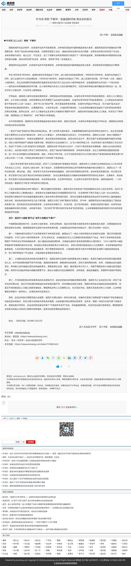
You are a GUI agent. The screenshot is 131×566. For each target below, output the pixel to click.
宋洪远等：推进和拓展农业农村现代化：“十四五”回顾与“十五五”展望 (30, 522)
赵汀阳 (70, 543)
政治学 (29, 9)
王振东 (81, 547)
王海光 (125, 543)
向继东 (59, 543)
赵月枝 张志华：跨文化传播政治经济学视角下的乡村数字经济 (27, 518)
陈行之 (16, 540)
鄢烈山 (70, 540)
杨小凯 (27, 553)
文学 (77, 9)
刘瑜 (91, 550)
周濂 (4, 547)
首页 (4, 9)
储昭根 (114, 550)
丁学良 (48, 540)
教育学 (68, 9)
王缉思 (38, 547)
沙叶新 (81, 550)
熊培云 (125, 547)
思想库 (102, 9)
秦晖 (4, 540)
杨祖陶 (38, 543)
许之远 (5, 553)
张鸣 (102, 543)
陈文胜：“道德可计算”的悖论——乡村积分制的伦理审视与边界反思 (29, 497)
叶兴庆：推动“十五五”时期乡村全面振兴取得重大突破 (24, 482)
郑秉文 (70, 553)
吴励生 (38, 553)
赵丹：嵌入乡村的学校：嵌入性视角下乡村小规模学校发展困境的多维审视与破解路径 (37, 504)
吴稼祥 (125, 550)
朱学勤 (48, 553)
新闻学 (59, 9)
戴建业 (81, 543)
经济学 (20, 9)
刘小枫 (16, 550)
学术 (13, 340)
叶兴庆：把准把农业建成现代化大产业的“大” (20, 468)
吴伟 (69, 550)
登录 (63, 407)
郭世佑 (59, 547)
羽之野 (92, 553)
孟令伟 (27, 550)
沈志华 (48, 543)
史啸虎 (114, 547)
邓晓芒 (27, 547)
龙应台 (38, 540)
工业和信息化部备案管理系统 (65, 563)
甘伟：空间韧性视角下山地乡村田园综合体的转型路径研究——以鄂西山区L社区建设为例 (38, 507)
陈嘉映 (92, 540)
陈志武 (125, 540)
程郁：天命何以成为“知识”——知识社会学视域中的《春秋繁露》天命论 (31, 457)
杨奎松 (114, 543)
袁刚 (15, 553)
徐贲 (4, 543)
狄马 (91, 547)
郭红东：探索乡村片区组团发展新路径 (18, 515)
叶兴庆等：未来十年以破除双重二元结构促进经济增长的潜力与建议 (29, 460)
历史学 (85, 9)
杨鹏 (15, 547)
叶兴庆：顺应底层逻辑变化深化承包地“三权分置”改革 (24, 486)
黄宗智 (103, 540)
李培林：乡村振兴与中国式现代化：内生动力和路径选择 (25, 511)
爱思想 (8, 3)
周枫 (48, 550)
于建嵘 (114, 540)
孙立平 (114, 553)
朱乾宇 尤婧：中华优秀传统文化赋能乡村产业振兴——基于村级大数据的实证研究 (35, 529)
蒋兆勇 (59, 550)
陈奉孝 (48, 547)
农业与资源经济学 (34, 340)
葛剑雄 (103, 550)
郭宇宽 (16, 543)
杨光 (124, 553)
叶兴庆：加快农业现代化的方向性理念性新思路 (21, 464)
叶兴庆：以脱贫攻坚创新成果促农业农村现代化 (21, 475)
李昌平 (92, 543)
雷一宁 (38, 550)
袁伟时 (103, 547)
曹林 (59, 540)
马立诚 (27, 543)
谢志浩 (103, 553)
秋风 (4, 550)
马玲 (69, 547)
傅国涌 (81, 540)
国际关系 (39, 9)
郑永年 (27, 540)
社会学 (49, 9)
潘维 (59, 553)
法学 (11, 9)
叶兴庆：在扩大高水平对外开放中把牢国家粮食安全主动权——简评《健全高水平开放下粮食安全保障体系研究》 (47, 453)
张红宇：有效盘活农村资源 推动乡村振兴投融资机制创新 (25, 525)
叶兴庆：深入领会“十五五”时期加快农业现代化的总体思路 (26, 478)
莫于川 (81, 553)
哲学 (93, 9)
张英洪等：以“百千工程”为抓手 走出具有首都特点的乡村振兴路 (28, 500)
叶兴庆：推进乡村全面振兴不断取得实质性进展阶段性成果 (26, 471)
